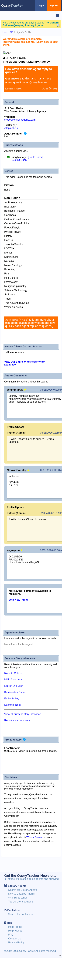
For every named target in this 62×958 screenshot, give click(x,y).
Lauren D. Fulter (13, 686)
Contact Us (14, 938)
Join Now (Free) (18, 599)
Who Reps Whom (18, 897)
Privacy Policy (16, 942)
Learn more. (13, 88)
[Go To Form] (35, 157)
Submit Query (19, 160)
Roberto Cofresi (13, 673)
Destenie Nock (12, 705)
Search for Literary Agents (22, 890)
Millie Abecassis (13, 679)
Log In (41, 5)
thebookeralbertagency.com (19, 119)
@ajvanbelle (11, 128)
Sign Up (54, 5)
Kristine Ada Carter (15, 692)
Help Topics (15, 926)
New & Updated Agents (21, 893)
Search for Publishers (20, 914)
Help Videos (15, 930)
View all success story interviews (22, 714)
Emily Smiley (11, 698)
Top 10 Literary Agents (20, 901)
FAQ (10, 934)
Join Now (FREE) (16, 319)
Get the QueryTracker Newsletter (31, 876)
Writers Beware (34, 837)
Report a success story (17, 720)
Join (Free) (49, 88)
